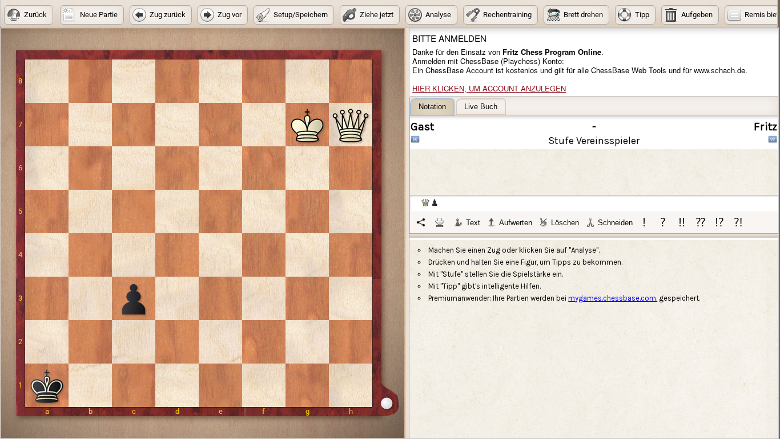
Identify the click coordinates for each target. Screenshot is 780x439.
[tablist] (594, 166)
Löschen (565, 222)
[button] (28, 15)
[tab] (432, 107)
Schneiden (615, 222)
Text (473, 222)
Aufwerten (515, 222)
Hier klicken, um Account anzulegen (489, 88)
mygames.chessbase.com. (612, 298)
